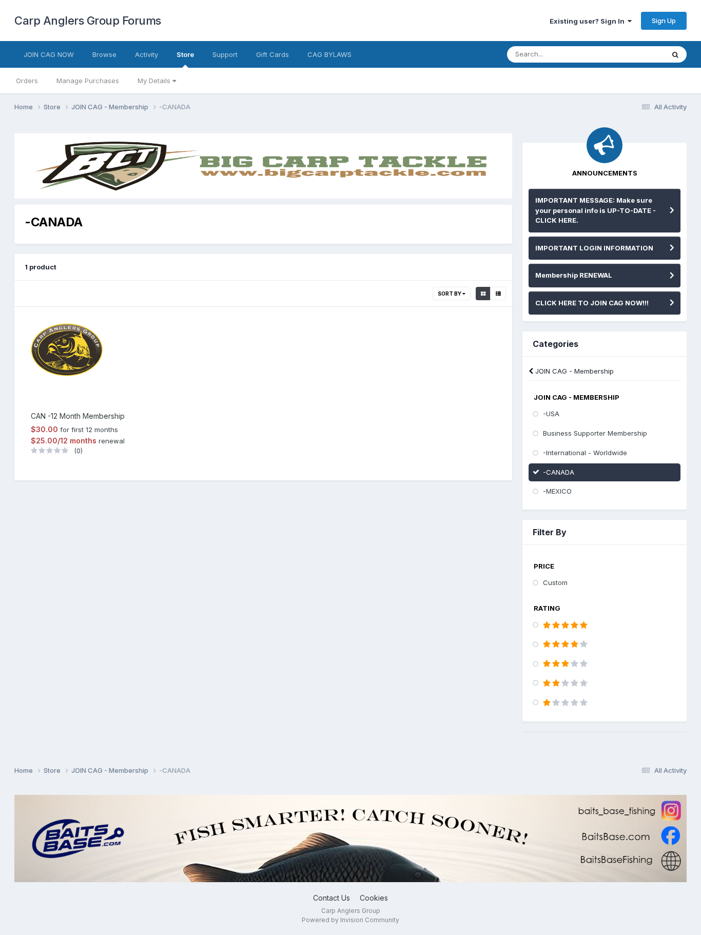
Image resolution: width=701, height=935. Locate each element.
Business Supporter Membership (595, 433)
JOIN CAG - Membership (573, 371)
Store (185, 54)
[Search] (675, 54)
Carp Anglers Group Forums (87, 20)
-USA (551, 414)
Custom (555, 582)
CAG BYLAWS (329, 54)
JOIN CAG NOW (49, 54)
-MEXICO (557, 491)
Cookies (374, 897)
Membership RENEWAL (573, 275)
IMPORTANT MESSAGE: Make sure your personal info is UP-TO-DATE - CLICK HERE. (595, 210)
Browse (104, 54)
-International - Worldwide (585, 453)
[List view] (498, 293)
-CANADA (558, 472)
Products (636, 54)
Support (225, 54)
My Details (155, 80)
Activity (146, 54)
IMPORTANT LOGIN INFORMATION (594, 248)
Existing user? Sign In (589, 21)
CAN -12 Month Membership (78, 416)
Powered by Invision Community (350, 920)
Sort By (450, 293)
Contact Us (331, 897)
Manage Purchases (87, 80)
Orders (27, 80)
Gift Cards (272, 54)
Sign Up (664, 20)
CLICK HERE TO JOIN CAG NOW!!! (592, 303)
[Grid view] (483, 293)
